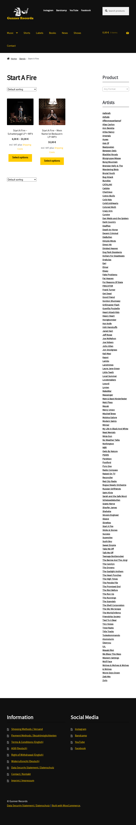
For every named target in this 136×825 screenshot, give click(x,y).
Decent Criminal (110, 233)
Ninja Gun (107, 436)
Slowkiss (106, 523)
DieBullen (107, 237)
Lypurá (105, 384)
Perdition (107, 459)
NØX (104, 448)
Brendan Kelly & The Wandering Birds (112, 168)
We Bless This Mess (111, 654)
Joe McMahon (109, 339)
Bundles (106, 181)
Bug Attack (107, 177)
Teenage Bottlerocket (113, 556)
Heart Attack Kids (110, 312)
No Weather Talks (111, 440)
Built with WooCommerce (66, 806)
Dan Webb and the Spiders (115, 218)
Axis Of (105, 143)
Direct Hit (107, 245)
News (65, 33)
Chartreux (107, 192)
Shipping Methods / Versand (27, 729)
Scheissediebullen (111, 500)
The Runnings (109, 598)
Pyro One (107, 466)
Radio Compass (110, 470)
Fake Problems (109, 275)
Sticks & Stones (109, 530)
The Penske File (110, 583)
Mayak (105, 406)
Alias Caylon (108, 125)
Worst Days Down (111, 673)
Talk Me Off (107, 553)
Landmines (107, 365)
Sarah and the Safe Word (114, 496)
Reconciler (107, 478)
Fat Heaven (108, 279)
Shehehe (106, 511)
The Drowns (108, 568)
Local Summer (109, 376)
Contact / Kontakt (21, 774)
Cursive (106, 215)
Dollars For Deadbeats (113, 256)
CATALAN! (107, 185)
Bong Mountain (110, 162)
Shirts (27, 33)
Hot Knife (107, 324)
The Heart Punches (111, 575)
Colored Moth (109, 207)
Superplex (107, 538)
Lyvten (105, 388)
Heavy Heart (108, 316)
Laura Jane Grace (111, 369)
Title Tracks (108, 632)
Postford (106, 463)
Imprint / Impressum (22, 781)
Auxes (105, 140)
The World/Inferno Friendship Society (111, 615)
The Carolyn (108, 564)
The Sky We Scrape (111, 609)
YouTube (74, 10)
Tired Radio (108, 628)
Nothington (108, 444)
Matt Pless (107, 402)
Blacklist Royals (110, 155)
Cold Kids (107, 200)
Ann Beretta (108, 128)
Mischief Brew (109, 414)
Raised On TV (108, 474)
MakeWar (106, 391)
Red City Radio (109, 481)
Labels (39, 33)
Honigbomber (109, 320)
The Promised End (111, 587)
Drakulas (106, 260)
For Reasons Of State (112, 282)
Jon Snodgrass (109, 350)
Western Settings (110, 658)
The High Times (110, 579)
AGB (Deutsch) (19, 749)
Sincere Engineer (110, 515)
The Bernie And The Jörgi (114, 560)
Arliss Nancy (108, 132)
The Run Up (108, 594)
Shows (77, 33)
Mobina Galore (109, 418)
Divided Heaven (110, 249)
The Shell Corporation (113, 605)
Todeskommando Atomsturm (111, 637)
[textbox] (116, 89)
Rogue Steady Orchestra (114, 485)
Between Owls (109, 151)
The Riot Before (110, 590)
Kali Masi (106, 354)
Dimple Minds (109, 241)
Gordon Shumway (111, 301)
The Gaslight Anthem (112, 572)
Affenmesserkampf (111, 121)
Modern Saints (109, 421)
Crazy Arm (107, 211)
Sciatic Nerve (108, 504)
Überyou (106, 643)
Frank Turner (108, 290)
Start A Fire (107, 526)
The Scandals (109, 602)
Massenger (107, 395)
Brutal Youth (108, 173)
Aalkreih (106, 113)
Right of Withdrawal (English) (27, 755)
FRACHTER (107, 286)
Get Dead (107, 294)
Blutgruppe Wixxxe (111, 158)
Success (106, 534)
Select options (20, 158)
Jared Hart (107, 331)
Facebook (86, 10)
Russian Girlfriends (111, 489)
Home (14, 59)
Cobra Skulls (108, 196)
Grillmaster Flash (110, 305)
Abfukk (105, 117)
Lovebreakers (109, 380)
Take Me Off (108, 549)
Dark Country (109, 222)
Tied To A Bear (109, 620)
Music (10, 33)
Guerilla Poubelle (111, 309)
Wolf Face (107, 662)
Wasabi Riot (108, 650)
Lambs (105, 361)
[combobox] (115, 89)
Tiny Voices (107, 624)
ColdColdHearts (110, 203)
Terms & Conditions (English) (27, 742)
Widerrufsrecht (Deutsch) (25, 762)
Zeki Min (106, 677)
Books (52, 33)
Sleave (105, 519)
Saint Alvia (107, 493)
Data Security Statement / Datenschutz (32, 768)
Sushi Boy (107, 541)
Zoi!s (104, 680)
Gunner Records (20, 13)
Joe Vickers (107, 342)
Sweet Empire (109, 545)
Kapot (105, 357)
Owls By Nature (110, 451)
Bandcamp (61, 10)
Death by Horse (110, 230)
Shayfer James (109, 508)
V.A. (104, 647)
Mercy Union (108, 410)
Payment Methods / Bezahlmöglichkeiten (34, 736)
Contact (11, 46)
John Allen (107, 346)
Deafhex (106, 226)
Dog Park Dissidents (112, 252)
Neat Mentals (108, 432)
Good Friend (108, 297)
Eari (104, 263)
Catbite (106, 188)
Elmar (105, 267)
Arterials (106, 136)
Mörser (105, 425)
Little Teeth (108, 372)
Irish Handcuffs (109, 327)
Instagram (48, 10)
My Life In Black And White (115, 429)
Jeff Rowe (107, 335)
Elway (105, 271)
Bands (22, 59)
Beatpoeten (108, 147)
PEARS (105, 455)
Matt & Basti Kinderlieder (114, 399)
